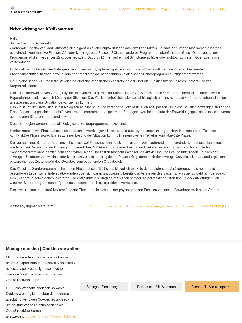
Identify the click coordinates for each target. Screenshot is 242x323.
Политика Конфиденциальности (152, 206)
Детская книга (80, 8)
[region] (121, 282)
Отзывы (103, 8)
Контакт (189, 206)
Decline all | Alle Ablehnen (156, 286)
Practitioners (145, 8)
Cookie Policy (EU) (215, 206)
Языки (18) (218, 8)
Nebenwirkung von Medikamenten (41, 28)
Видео (56, 8)
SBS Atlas (122, 8)
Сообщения (192, 8)
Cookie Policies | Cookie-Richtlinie (50, 316)
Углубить (167, 8)
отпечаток (113, 206)
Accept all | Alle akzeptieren (212, 286)
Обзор (94, 206)
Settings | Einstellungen (103, 286)
